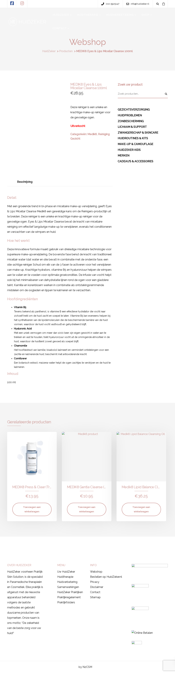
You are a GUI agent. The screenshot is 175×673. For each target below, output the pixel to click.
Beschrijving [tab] (24, 181)
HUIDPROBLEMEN (130, 115)
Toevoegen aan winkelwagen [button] (32, 509)
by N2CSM (85, 667)
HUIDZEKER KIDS (129, 149)
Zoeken (166, 94)
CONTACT (60, 28)
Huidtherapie (65, 576)
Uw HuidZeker (66, 571)
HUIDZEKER (61, 14)
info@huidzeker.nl (127, 544)
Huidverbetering (67, 582)
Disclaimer (96, 587)
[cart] (163, 4)
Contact (95, 592)
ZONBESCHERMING (131, 121)
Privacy (94, 582)
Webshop (96, 571)
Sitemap (95, 597)
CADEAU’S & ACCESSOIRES (135, 161)
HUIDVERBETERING (120, 14)
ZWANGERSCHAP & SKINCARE (138, 132)
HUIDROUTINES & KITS (133, 138)
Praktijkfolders (66, 602)
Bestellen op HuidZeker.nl (106, 576)
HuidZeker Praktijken (70, 592)
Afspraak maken (21, 544)
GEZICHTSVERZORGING (134, 109)
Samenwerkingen (68, 587)
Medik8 (92, 134)
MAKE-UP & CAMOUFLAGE (135, 144)
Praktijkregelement (69, 597)
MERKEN (123, 155)
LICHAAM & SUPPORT (132, 126)
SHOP (145, 14)
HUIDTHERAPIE (87, 14)
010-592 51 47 (100, 544)
